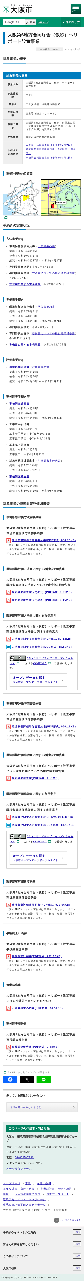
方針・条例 (44, 1183)
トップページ (11, 1183)
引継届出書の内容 (49, 460)
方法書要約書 (46, 246)
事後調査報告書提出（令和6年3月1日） (49, 158)
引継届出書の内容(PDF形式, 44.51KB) (37, 1008)
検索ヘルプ (43, 22)
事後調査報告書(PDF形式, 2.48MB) (35, 1046)
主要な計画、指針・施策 (19, 1188)
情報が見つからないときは (26, 1107)
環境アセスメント (57, 1194)
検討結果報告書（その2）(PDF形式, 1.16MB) (42, 599)
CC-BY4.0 (40, 663)
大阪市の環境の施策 (27, 1194)
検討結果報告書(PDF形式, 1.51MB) (35, 778)
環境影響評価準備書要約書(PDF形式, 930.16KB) (44, 726)
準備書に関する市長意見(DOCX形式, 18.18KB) (43, 825)
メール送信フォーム (19, 1168)
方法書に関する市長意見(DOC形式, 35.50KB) (42, 646)
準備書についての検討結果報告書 (53, 333)
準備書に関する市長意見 (25, 344)
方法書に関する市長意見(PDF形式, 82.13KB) (41, 638)
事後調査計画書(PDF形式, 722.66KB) (37, 956)
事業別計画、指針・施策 (56, 1188)
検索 (32, 22)
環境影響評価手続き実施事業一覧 (24, 1204)
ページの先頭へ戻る (71, 1220)
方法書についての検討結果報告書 (53, 273)
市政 (28, 1183)
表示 (78, 1232)
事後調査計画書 (19, 403)
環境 (6, 1194)
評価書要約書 (40, 367)
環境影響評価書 (19, 367)
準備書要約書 (46, 306)
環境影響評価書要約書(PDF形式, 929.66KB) (41, 904)
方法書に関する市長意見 (25, 284)
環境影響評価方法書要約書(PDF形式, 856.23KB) (44, 540)
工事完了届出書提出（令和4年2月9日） (49, 145)
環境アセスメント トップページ (24, 1199)
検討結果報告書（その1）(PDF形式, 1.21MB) (42, 592)
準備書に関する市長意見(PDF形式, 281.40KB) (42, 817)
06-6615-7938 (24, 1157)
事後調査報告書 (19, 476)
